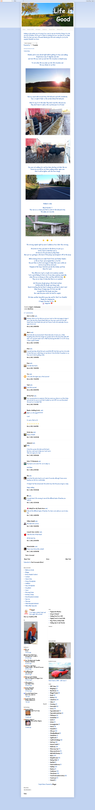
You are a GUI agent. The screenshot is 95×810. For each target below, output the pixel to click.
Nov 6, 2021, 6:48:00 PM (33, 326)
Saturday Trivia (29, 689)
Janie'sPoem (53, 735)
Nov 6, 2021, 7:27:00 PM (33, 343)
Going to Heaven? (54, 614)
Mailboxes (52, 747)
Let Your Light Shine (30, 666)
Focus (26, 651)
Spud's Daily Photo (30, 699)
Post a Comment (30, 555)
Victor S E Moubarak (32, 461)
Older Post (68, 559)
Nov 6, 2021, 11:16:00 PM (32, 426)
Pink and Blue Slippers (36, 721)
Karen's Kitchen (29, 709)
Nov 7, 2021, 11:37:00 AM (33, 502)
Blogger (54, 784)
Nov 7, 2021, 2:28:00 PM (33, 515)
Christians (52, 704)
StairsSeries (53, 773)
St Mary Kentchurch (30, 700)
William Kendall (31, 521)
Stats (25, 794)
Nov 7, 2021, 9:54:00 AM (33, 490)
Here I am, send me (30, 695)
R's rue (27, 649)
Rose (28, 349)
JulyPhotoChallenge (55, 740)
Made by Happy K (29, 720)
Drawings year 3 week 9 (31, 656)
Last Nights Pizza (29, 684)
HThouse (52, 731)
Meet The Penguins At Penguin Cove (33, 678)
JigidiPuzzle (53, 738)
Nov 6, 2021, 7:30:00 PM (33, 368)
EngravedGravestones (55, 713)
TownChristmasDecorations (57, 776)
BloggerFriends (54, 693)
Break (51, 695)
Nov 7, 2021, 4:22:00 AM (33, 437)
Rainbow (52, 769)
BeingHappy (53, 688)
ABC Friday (53, 686)
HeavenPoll (52, 729)
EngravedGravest (54, 711)
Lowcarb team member (33, 532)
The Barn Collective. (30, 662)
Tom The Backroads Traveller (32, 660)
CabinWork (53, 700)
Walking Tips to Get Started (57, 623)
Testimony (44, 29)
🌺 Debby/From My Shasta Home (36, 508)
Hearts (52, 726)
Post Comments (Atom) (37, 562)
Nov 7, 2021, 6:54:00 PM (33, 541)
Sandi (28, 385)
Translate (35, 45)
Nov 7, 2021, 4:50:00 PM (33, 526)
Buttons (52, 697)
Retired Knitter (31, 546)
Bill (27, 496)
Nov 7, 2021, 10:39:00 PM (33, 551)
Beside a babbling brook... (33, 410)
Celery (51, 702)
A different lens (29, 671)
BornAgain (38, 29)
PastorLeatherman (55, 764)
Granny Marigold (29, 688)
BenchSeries (30, 309)
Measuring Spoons (55, 751)
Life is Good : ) (29, 682)
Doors (52, 709)
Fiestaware (53, 715)
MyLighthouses (54, 758)
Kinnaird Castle (54, 744)
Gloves (52, 722)
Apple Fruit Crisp (35, 711)
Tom (28, 374)
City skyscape (28, 673)
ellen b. (28, 332)
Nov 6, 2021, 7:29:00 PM (33, 357)
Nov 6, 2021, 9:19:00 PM (32, 404)
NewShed (52, 762)
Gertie (51, 720)
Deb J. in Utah (30, 316)
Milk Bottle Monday (55, 753)
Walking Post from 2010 (56, 616)
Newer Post (27, 559)
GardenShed (53, 718)
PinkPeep (52, 767)
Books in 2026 (30, 29)
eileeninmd (29, 443)
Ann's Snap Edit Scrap (30, 655)
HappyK (33, 610)
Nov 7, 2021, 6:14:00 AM (32, 470)
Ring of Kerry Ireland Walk (57, 621)
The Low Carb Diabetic (31, 677)
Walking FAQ (59, 29)
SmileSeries (53, 771)
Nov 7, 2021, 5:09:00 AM (33, 455)
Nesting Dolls (53, 760)
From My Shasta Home (31, 693)
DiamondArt (53, 706)
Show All (44, 704)
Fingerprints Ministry (55, 612)
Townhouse (53, 778)
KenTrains (52, 742)
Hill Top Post (30, 396)
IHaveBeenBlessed (54, 733)
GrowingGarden (54, 724)
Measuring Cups (54, 749)
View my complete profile (30, 617)
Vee (28, 476)
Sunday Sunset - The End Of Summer (34, 667)
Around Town (52, 29)
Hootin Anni (30, 432)
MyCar (51, 755)
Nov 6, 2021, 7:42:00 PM (33, 379)
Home (24, 29)
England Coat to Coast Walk (57, 618)
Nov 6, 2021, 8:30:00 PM (33, 390)
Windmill (52, 780)
